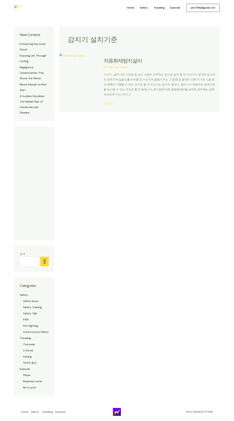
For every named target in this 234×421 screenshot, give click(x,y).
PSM (25, 319)
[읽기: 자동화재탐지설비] (71, 55)
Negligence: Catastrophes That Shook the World (32, 73)
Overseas (29, 344)
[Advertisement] (34, 183)
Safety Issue (30, 301)
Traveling (159, 7)
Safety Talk (30, 313)
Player (27, 375)
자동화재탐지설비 (123, 60)
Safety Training (32, 307)
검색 (22, 254)
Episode (175, 7)
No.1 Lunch (29, 387)
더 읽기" (108, 103)
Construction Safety (36, 332)
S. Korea (28, 350)
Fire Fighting (30, 326)
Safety (144, 7)
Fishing (27, 356)
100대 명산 (30, 363)
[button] (203, 8)
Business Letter (32, 381)
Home (130, 7)
